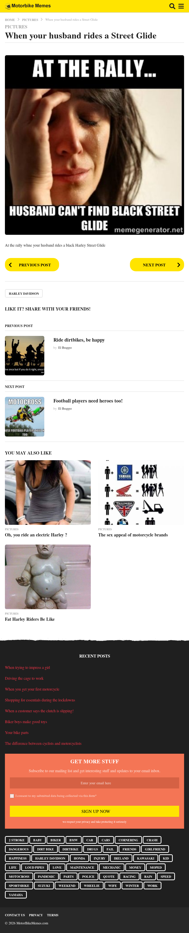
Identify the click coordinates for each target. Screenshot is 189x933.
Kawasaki (145, 858)
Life (12, 867)
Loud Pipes (34, 867)
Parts (68, 876)
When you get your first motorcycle (32, 689)
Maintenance (82, 867)
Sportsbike (19, 885)
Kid (166, 858)
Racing (129, 876)
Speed (166, 876)
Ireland (121, 858)
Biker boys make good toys (26, 721)
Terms (52, 915)
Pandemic (46, 876)
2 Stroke (17, 840)
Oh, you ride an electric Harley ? (36, 534)
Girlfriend (155, 849)
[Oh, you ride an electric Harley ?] (48, 492)
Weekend (67, 885)
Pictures (16, 26)
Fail (110, 849)
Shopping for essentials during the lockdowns (40, 699)
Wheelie (92, 885)
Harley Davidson (24, 293)
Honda (79, 858)
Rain (148, 876)
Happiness (18, 858)
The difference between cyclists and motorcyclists (43, 743)
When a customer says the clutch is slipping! (39, 710)
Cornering (128, 840)
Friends (129, 849)
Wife (112, 885)
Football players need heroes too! (88, 400)
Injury (99, 858)
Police (88, 876)
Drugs (92, 849)
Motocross (19, 876)
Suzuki (44, 885)
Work (152, 885)
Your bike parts (17, 732)
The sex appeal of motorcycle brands (133, 534)
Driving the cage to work (24, 678)
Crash (152, 840)
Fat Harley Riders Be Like (30, 619)
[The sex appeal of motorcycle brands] (141, 492)
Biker (55, 840)
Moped (156, 867)
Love (57, 867)
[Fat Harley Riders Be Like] (48, 577)
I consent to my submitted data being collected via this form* (56, 795)
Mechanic (112, 867)
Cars (106, 840)
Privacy (36, 915)
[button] (172, 6)
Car (89, 840)
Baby (37, 840)
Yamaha (16, 894)
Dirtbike (71, 849)
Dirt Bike (45, 849)
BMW (73, 840)
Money (135, 867)
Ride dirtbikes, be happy (79, 339)
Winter (132, 885)
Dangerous (19, 849)
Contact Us (15, 915)
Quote (109, 876)
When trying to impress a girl (27, 667)
